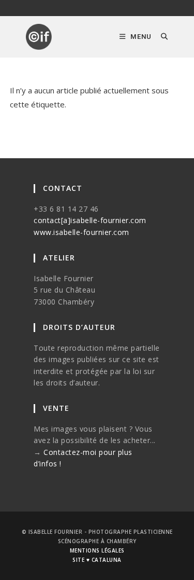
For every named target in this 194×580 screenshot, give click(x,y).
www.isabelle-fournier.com (81, 232)
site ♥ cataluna (97, 559)
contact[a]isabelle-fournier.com (90, 220)
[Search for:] (160, 36)
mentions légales (97, 550)
